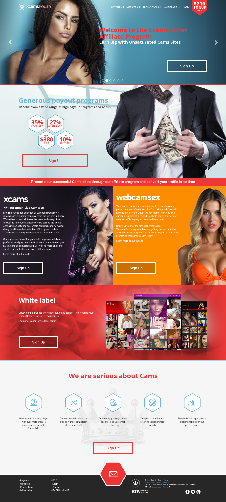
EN (53, 490)
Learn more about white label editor (37, 321)
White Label (171, 7)
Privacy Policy (150, 482)
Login (186, 7)
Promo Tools (151, 7)
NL (63, 490)
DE (68, 490)
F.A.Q (55, 480)
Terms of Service (163, 482)
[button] (10, 42)
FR (58, 490)
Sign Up (187, 66)
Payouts (116, 7)
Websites (132, 7)
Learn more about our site (16, 254)
